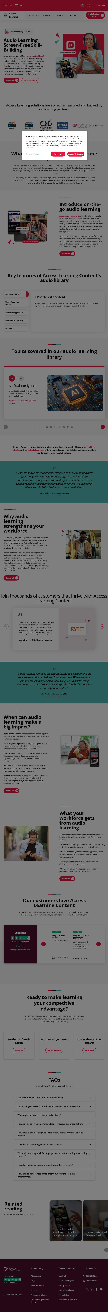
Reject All (58, 154)
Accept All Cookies (75, 154)
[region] (54, 145)
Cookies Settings (32, 154)
